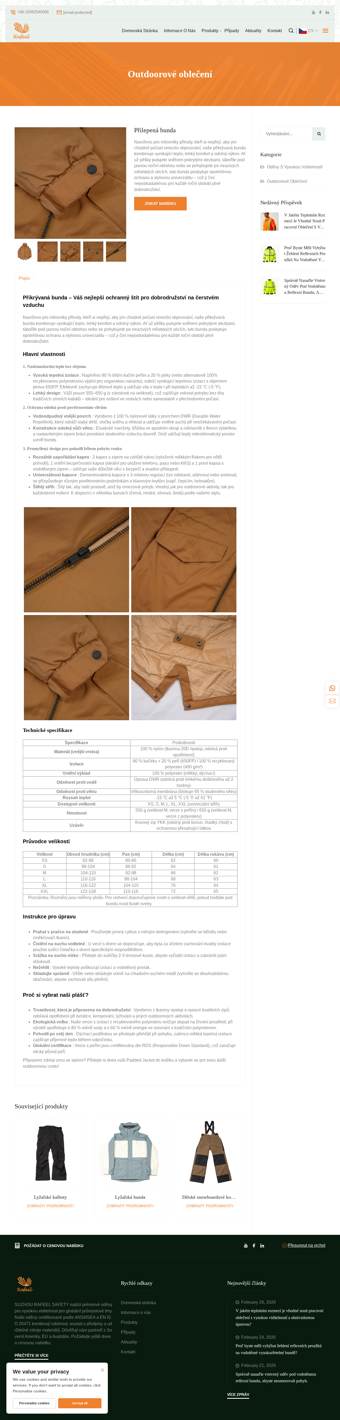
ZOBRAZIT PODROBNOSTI (50, 1206)
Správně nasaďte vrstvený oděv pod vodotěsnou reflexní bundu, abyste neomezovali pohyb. (304, 286)
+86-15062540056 (33, 12)
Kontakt (274, 30)
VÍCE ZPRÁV (238, 1394)
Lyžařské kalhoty (50, 1197)
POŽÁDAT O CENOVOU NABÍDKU (53, 1246)
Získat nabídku (160, 203)
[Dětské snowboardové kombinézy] (209, 1156)
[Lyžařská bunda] (130, 1156)
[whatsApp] (332, 688)
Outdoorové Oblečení (287, 181)
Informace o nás (180, 30)
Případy (231, 30)
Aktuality (253, 30)
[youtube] (313, 12)
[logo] (22, 31)
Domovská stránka (140, 30)
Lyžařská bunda (130, 1197)
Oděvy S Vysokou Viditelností (294, 167)
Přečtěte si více (31, 1355)
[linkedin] (327, 12)
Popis (24, 278)
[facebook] (320, 12)
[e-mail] (332, 701)
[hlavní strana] (25, 1284)
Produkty (210, 30)
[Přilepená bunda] (70, 182)
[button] (20, 188)
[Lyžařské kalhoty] (50, 1156)
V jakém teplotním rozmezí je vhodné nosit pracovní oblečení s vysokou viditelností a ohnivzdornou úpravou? (304, 221)
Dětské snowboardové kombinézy (209, 1197)
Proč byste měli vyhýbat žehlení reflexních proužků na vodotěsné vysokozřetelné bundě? (304, 254)
